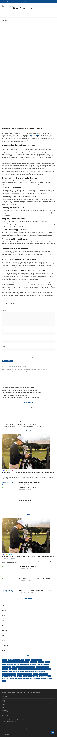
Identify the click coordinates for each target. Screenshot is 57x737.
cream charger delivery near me (9, 662)
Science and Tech (5, 711)
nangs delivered (13, 669)
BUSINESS (20, 659)
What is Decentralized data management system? (20, 419)
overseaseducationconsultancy (9, 673)
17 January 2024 (22, 580)
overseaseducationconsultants (9, 676)
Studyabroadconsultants (34, 678)
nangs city (5, 669)
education (41, 662)
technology (48, 678)
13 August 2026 (5, 474)
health (4, 664)
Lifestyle (16, 664)
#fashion (4, 659)
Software (4, 638)
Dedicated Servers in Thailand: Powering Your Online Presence (35, 590)
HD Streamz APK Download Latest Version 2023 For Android (22, 414)
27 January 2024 (22, 502)
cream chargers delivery (23, 662)
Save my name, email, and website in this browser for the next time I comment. (19, 357)
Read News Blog (22, 8)
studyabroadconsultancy (45, 676)
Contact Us (45, 734)
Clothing (27, 659)
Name (3, 330)
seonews (19, 676)
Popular (10, 470)
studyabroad (34, 676)
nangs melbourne (6, 671)
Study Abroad (26, 676)
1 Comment (29, 580)
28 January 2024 (22, 489)
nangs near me (15, 671)
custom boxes (33, 662)
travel (4, 681)
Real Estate (4, 630)
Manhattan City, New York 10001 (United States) (13, 719)
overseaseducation (29, 671)
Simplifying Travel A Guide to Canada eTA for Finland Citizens (22, 424)
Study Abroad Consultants (21, 678)
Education (4, 610)
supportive (34, 282)
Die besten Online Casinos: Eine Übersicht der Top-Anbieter (34, 578)
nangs (46, 666)
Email (3, 338)
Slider (13, 470)
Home (40, 734)
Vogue (3, 650)
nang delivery (44, 664)
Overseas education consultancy (24, 673)
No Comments (12, 474)
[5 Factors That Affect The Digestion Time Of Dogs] (9, 483)
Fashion (3, 615)
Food (3, 618)
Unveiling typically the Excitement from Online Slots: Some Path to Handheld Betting (21, 392)
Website (4, 346)
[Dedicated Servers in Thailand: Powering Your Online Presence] (9, 591)
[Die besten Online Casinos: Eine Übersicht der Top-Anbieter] (9, 583)
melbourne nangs (24, 664)
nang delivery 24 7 (6, 666)
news (22, 671)
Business (3, 470)
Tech (3, 643)
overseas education (40, 671)
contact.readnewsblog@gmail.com (23, 1)
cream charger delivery (36, 659)
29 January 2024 (22, 484)
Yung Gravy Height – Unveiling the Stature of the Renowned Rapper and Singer (20, 390)
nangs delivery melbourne (32, 669)
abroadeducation (12, 659)
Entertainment (5, 613)
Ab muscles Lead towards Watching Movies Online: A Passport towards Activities (20, 397)
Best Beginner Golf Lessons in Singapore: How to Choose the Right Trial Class (19, 387)
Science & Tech (5, 633)
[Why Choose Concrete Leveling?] (9, 491)
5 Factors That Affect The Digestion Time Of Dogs (31, 482)
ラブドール (4, 407)
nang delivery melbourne (18, 666)
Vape (3, 648)
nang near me (39, 666)
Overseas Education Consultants (40, 673)
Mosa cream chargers (35, 664)
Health (3, 620)
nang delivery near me (29, 666)
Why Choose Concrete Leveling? (27, 487)
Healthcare (10, 664)
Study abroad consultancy (8, 678)
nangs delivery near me (45, 669)
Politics (3, 625)
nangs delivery (22, 669)
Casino (3, 605)
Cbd (3, 608)
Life (6, 470)
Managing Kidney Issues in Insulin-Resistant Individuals (14, 395)
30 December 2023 (22, 592)
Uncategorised (5, 645)
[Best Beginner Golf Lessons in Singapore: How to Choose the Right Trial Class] (28, 451)
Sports (3, 640)
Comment (4, 310)
